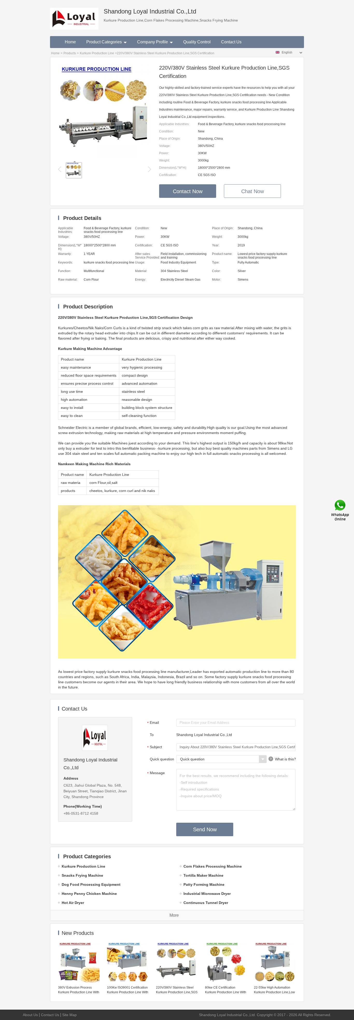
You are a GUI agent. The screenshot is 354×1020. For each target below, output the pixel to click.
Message (156, 773)
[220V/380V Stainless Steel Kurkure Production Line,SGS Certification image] (104, 155)
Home (70, 42)
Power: (164, 153)
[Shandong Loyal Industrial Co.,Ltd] (74, 15)
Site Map (69, 1015)
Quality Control (197, 42)
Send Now (205, 829)
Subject (154, 747)
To (152, 735)
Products (69, 53)
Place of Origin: (170, 138)
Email (153, 722)
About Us (30, 1015)
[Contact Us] (340, 510)
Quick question (162, 759)
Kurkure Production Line (97, 53)
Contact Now (187, 191)
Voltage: (165, 146)
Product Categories (104, 42)
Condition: (166, 131)
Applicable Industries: (174, 124)
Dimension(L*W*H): (173, 168)
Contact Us (231, 42)
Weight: (164, 160)
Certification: (168, 175)
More (174, 915)
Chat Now (252, 191)
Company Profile (152, 42)
